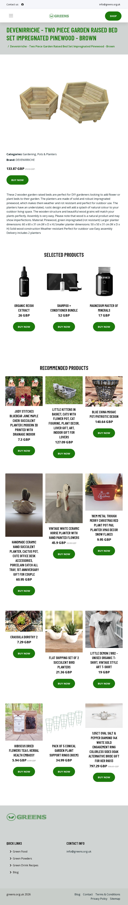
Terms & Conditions (107, 894)
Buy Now (17, 180)
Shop (113, 16)
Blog (16, 872)
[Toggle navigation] (11, 15)
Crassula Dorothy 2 (24, 637)
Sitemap (115, 899)
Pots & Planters (47, 154)
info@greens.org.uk (109, 4)
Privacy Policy (99, 899)
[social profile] (22, 4)
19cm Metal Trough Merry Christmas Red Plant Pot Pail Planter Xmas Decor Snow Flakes (104, 525)
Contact (88, 894)
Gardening (29, 154)
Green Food (20, 851)
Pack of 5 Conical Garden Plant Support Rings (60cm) (64, 750)
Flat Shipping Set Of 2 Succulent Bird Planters (64, 662)
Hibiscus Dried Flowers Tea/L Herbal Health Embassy (24, 750)
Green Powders (22, 858)
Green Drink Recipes (25, 865)
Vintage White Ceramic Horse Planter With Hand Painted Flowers (64, 533)
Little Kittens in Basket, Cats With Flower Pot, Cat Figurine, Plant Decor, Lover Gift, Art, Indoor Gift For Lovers (64, 423)
